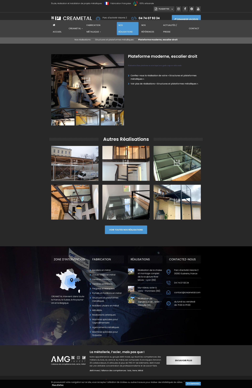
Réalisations (125, 28)
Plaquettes (164, 9)
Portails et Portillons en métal (106, 293)
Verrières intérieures (102, 279)
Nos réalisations (83, 39)
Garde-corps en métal (103, 274)
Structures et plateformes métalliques (114, 39)
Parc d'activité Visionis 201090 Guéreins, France (186, 272)
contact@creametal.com (187, 292)
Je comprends (193, 383)
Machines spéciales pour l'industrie (105, 333)
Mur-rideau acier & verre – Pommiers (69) (149, 289)
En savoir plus (183, 360)
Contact (194, 28)
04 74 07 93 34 (181, 282)
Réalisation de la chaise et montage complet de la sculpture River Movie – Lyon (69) (150, 275)
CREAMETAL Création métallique (71, 19)
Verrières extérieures (102, 283)
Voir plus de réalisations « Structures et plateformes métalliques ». (164, 83)
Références (147, 28)
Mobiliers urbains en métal (105, 305)
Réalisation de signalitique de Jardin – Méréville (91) (150, 302)
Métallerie (97, 310)
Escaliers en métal (101, 270)
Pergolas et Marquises (103, 288)
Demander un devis (187, 19)
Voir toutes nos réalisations (126, 229)
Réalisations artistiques (104, 314)
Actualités (170, 28)
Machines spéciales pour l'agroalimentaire (105, 321)
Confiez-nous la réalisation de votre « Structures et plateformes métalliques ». (163, 77)
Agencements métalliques (105, 327)
